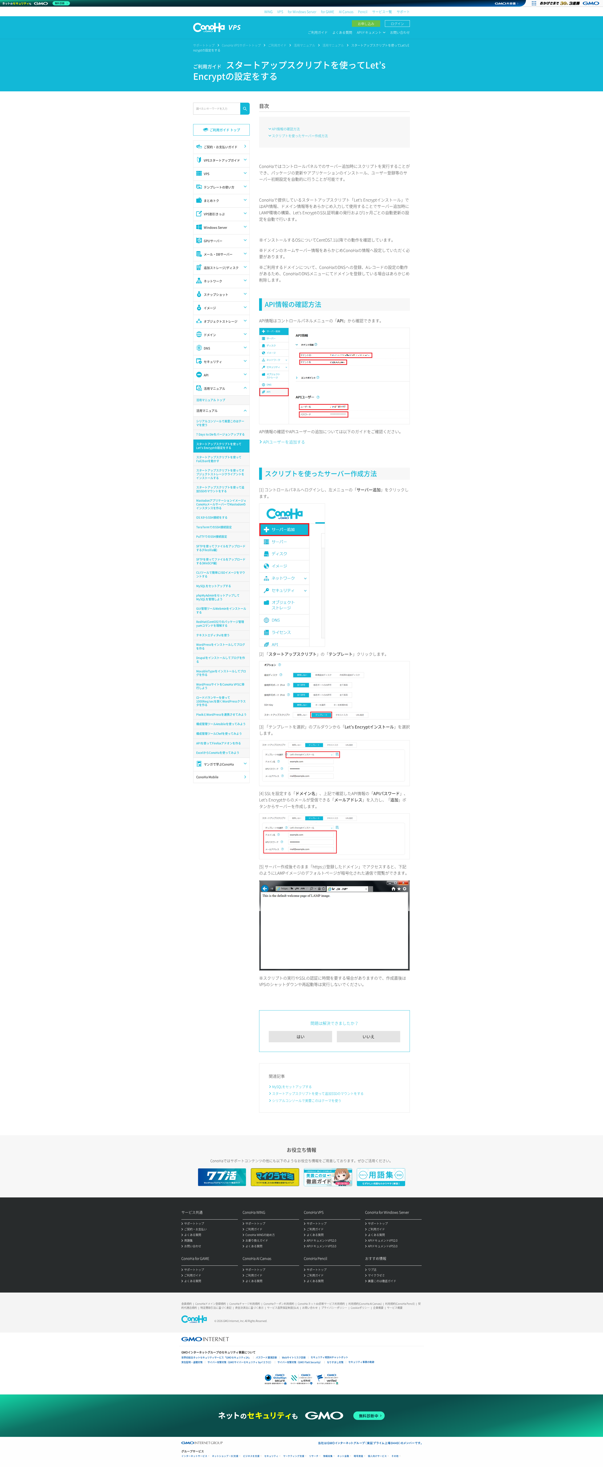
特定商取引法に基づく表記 (216, 1308)
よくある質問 (342, 32)
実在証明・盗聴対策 (192, 1362)
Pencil (362, 11)
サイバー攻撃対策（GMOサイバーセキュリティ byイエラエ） (240, 1362)
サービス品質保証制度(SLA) (283, 1308)
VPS (280, 11)
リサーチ (313, 1456)
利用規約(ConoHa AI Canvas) (365, 1304)
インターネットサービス (194, 1456)
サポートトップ (204, 45)
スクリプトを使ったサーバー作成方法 (300, 135)
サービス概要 (395, 1308)
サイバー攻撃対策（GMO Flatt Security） (299, 1362)
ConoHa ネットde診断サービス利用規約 (321, 1304)
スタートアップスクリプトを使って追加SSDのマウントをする (318, 1093)
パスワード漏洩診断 (266, 1357)
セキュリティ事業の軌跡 (361, 1362)
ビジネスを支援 (251, 1456)
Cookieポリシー (360, 1308)
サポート (403, 11)
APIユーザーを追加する (284, 442)
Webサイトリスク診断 (294, 1357)
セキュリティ (271, 1456)
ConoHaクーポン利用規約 (279, 1304)
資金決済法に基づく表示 (249, 1308)
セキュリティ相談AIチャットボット (329, 1357)
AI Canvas (346, 11)
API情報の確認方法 (286, 128)
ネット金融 (343, 1456)
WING (268, 11)
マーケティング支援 (293, 1456)
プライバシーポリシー (334, 1308)
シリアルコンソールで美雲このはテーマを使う (306, 1100)
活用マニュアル (304, 45)
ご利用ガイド (318, 32)
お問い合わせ (400, 32)
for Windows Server (302, 11)
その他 (395, 1456)
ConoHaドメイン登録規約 (210, 1304)
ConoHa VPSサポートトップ (241, 45)
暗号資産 (358, 1456)
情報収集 (328, 1456)
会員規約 (186, 1304)
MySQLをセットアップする (292, 1086)
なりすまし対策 (335, 1362)
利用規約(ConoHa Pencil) (400, 1304)
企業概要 (378, 1308)
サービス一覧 (382, 11)
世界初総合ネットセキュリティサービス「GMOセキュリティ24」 (216, 1357)
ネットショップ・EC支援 (225, 1456)
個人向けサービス (377, 1456)
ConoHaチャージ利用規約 (244, 1304)
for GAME (327, 11)
